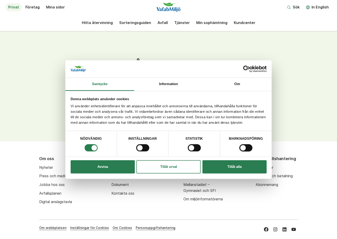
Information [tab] (168, 84)
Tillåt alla (234, 167)
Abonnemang (267, 184)
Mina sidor (55, 7)
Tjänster (182, 22)
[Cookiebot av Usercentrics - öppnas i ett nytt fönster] (247, 68)
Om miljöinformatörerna (203, 199)
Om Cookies (122, 228)
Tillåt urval (168, 167)
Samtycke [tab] (100, 84)
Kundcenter (244, 22)
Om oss (46, 158)
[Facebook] (266, 229)
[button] (293, 7)
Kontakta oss (122, 193)
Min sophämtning (211, 22)
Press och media (53, 176)
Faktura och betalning (274, 176)
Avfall (162, 22)
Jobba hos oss (52, 184)
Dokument (120, 184)
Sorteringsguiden (135, 22)
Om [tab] (237, 84)
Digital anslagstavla (55, 201)
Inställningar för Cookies (89, 228)
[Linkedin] (284, 229)
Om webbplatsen (52, 228)
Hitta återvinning (97, 22)
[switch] (142, 147)
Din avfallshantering (276, 158)
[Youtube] (294, 229)
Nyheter (46, 167)
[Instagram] (275, 229)
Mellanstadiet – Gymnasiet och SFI (199, 187)
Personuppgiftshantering (155, 228)
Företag (32, 7)
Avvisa (102, 167)
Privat (13, 7)
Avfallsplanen (50, 193)
